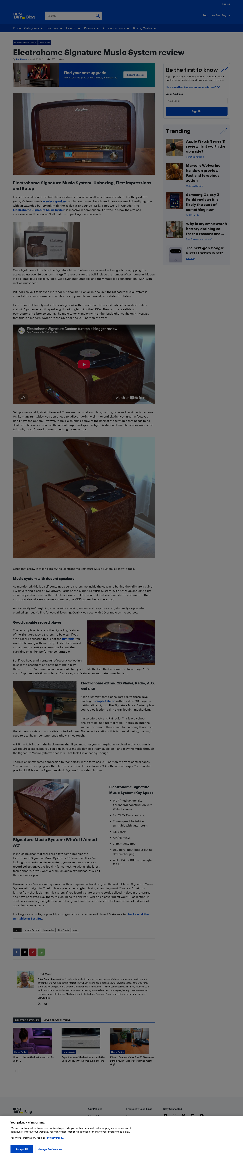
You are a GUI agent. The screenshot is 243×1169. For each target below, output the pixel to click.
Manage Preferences (50, 1149)
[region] (121, 1142)
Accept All (21, 1149)
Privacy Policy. (55, 1137)
